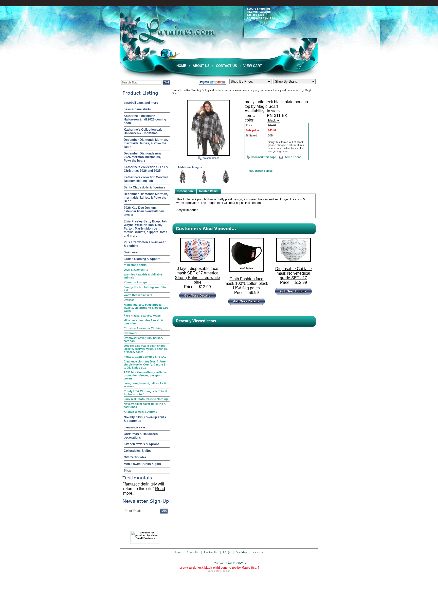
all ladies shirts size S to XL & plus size (143, 322)
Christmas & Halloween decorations (141, 435)
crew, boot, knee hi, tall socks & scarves (145, 385)
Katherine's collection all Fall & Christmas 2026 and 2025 (146, 168)
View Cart (252, 66)
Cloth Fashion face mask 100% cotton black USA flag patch (246, 283)
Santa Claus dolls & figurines (144, 187)
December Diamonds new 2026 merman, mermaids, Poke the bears (142, 157)
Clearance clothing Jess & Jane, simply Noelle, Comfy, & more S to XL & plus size (145, 364)
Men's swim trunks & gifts (142, 464)
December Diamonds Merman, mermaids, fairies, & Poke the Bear (146, 143)
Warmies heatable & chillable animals (143, 276)
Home (181, 66)
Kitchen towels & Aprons (140, 411)
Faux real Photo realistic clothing (146, 399)
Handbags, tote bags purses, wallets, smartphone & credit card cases (146, 307)
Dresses (129, 299)
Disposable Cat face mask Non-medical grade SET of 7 (293, 273)
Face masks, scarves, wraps (142, 315)
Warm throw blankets (138, 295)
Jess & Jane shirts (137, 109)
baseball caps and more (141, 103)
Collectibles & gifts (137, 451)
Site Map (241, 552)
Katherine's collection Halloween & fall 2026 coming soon (145, 119)
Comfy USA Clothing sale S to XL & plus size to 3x (146, 393)
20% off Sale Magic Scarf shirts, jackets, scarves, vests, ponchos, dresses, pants (146, 348)
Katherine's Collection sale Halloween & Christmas (143, 131)
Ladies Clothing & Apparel (142, 259)
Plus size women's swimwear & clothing (145, 244)
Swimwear (131, 252)
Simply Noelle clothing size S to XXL (145, 289)
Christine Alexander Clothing (143, 328)
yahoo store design (219, 570)
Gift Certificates (135, 457)
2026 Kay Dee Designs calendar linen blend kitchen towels (144, 211)
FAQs (226, 552)
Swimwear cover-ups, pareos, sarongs (143, 339)
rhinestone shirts (135, 264)
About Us (201, 66)
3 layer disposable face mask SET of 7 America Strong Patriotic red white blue (197, 275)
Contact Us (226, 66)
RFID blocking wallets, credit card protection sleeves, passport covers (146, 375)
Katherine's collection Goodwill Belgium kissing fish (146, 179)
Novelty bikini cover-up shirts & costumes (145, 405)
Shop (127, 470)
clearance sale (134, 427)
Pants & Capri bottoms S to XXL (145, 356)
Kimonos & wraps (136, 282)
